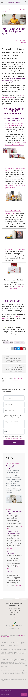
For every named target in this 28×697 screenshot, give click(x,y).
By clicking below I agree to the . (14, 437)
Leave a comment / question (18, 379)
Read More (9, 548)
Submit (14, 443)
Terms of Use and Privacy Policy (14, 438)
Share (21, 10)
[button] (7, 499)
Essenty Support (5, 694)
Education (5, 342)
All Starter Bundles (19, 342)
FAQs (11, 342)
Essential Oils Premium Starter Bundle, (15, 125)
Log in (24, 694)
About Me (14, 618)
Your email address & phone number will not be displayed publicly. (14, 416)
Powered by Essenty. (6, 691)
